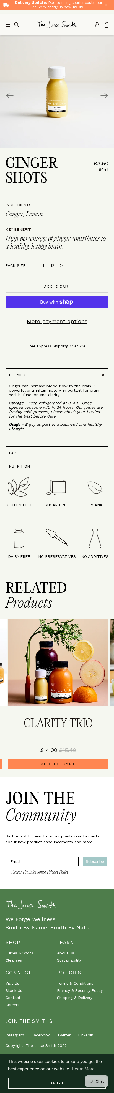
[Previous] (10, 96)
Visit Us (12, 983)
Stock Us (14, 990)
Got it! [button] (57, 1083)
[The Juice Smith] (57, 25)
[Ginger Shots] (57, 91)
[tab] (57, 374)
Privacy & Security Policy (80, 990)
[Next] (104, 96)
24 (61, 265)
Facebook (41, 1035)
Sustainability (69, 960)
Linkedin (85, 1035)
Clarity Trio (58, 724)
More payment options (57, 321)
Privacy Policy (57, 872)
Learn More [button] (83, 1069)
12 (52, 265)
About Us (65, 953)
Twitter (64, 1035)
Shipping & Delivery (74, 997)
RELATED (36, 596)
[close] (105, 5)
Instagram (15, 1035)
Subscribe (95, 861)
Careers (12, 1005)
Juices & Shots (19, 953)
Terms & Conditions (75, 983)
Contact (13, 997)
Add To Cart (58, 764)
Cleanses (14, 960)
